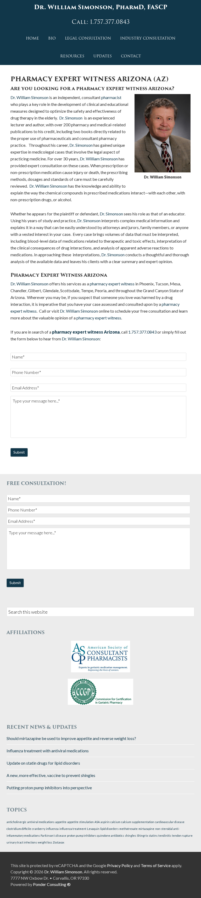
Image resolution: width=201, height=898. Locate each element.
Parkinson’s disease (53, 835)
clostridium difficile (19, 828)
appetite (60, 822)
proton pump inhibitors (81, 835)
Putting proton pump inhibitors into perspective (49, 787)
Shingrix (142, 835)
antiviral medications (40, 822)
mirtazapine (146, 828)
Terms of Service (156, 865)
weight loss (45, 842)
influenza (52, 828)
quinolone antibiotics (110, 835)
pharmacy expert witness (112, 283)
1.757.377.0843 (142, 331)
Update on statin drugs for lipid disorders (43, 762)
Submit (19, 452)
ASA (97, 822)
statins (153, 835)
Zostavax (58, 842)
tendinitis (164, 835)
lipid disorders (109, 828)
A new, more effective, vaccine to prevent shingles (51, 775)
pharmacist (111, 97)
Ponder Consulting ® (52, 884)
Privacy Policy (120, 865)
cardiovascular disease (170, 822)
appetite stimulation (80, 822)
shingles (130, 835)
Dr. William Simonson (29, 97)
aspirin (105, 822)
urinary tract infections (22, 842)
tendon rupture (182, 835)
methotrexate (128, 828)
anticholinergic (16, 822)
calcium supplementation (137, 822)
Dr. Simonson (70, 117)
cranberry (38, 828)
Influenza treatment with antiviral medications (48, 750)
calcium (115, 822)
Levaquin (93, 828)
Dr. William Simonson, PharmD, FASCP (100, 7)
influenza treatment (72, 828)
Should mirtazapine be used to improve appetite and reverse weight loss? (71, 738)
